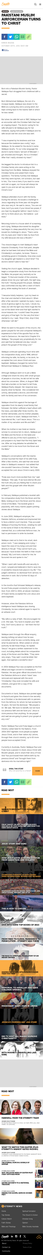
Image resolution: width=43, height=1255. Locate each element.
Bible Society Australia (30, 1227)
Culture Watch (7, 1219)
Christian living (27, 1219)
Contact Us (6, 1247)
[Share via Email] (23, 37)
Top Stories (6, 1215)
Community (6, 1251)
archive (5, 11)
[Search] (35, 4)
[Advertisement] (21, 70)
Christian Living (16, 11)
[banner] (6, 4)
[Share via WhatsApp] (17, 37)
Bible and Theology (9, 1227)
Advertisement (32, 83)
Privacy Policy (27, 1243)
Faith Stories (6, 1223)
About (4, 1243)
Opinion (25, 1223)
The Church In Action (30, 1215)
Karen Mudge (8, 43)
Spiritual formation (29, 1211)
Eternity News (13, 1206)
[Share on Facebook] (5, 37)
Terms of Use (27, 1247)
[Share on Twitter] (11, 37)
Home (4, 1211)
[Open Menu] (40, 4)
